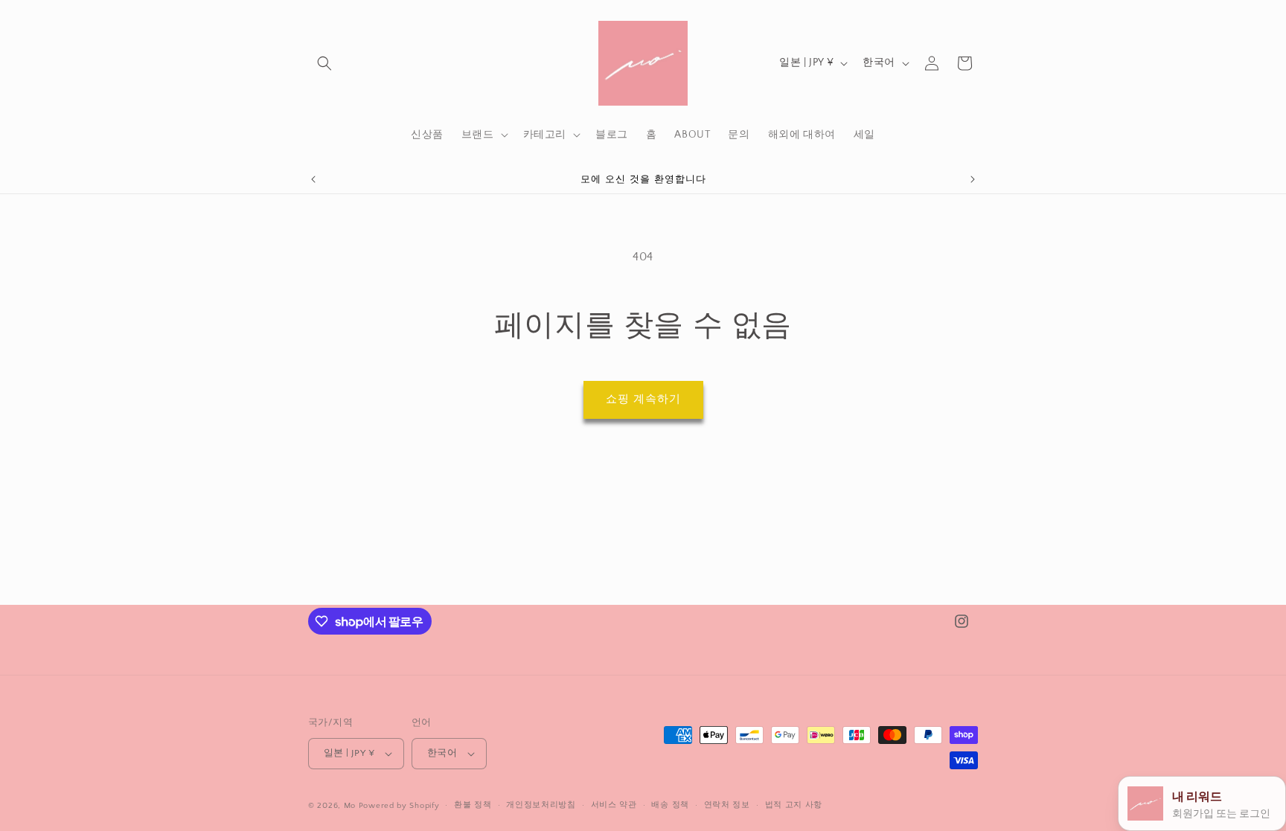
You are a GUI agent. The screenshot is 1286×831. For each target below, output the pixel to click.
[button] (324, 63)
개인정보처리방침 (541, 804)
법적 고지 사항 (794, 804)
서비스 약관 (614, 804)
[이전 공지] (313, 179)
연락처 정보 (727, 804)
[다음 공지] (972, 179)
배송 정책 (670, 804)
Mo (350, 805)
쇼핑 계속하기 (643, 399)
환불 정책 (473, 804)
